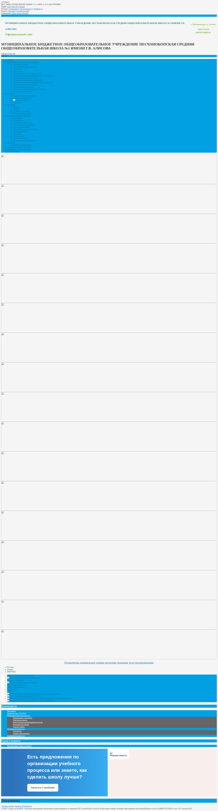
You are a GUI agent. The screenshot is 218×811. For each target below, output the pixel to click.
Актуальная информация (22, 122)
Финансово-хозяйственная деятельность (28, 80)
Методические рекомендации (24, 125)
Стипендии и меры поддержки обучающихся (29, 89)
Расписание (17, 102)
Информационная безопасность (18, 716)
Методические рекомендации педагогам (28, 722)
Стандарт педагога (20, 131)
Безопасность (12, 689)
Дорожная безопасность (16, 729)
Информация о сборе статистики (19, 149)
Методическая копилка (21, 127)
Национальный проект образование (20, 676)
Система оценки (19, 136)
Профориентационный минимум (19, 147)
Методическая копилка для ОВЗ (25, 129)
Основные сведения (20, 64)
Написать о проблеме (43, 787)
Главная (10, 60)
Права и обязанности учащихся (24, 96)
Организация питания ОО (22, 91)
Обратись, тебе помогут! (22, 98)
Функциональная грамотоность (24, 140)
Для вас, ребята (19, 727)
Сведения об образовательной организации (23, 62)
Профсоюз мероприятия (22, 145)
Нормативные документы (22, 718)
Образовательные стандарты (23, 87)
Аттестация (17, 134)
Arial (9, 7)
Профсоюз (11, 143)
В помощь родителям (21, 725)
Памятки (16, 109)
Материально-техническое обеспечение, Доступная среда (34, 76)
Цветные (25, 13)
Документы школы (20, 720)
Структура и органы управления (25, 67)
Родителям (11, 105)
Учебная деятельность (15, 680)
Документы (17, 69)
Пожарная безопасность (16, 736)
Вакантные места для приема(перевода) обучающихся (33, 82)
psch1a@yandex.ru (203, 32)
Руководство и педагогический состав (27, 73)
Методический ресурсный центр (19, 116)
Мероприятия (18, 120)
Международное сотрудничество (25, 84)
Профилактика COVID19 (16, 713)
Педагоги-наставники (21, 138)
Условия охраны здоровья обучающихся (16, 806)
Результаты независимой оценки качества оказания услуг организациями (109, 662)
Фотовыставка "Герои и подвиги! (19, 746)
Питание (16, 107)
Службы (10, 691)
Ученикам (11, 93)
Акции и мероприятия (21, 733)
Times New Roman (18, 7)
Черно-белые (16, 13)
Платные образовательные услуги (25, 78)
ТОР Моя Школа (13, 151)
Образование (18, 71)
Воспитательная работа (15, 687)
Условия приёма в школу (22, 114)
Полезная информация (21, 111)
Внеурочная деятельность (16, 685)
